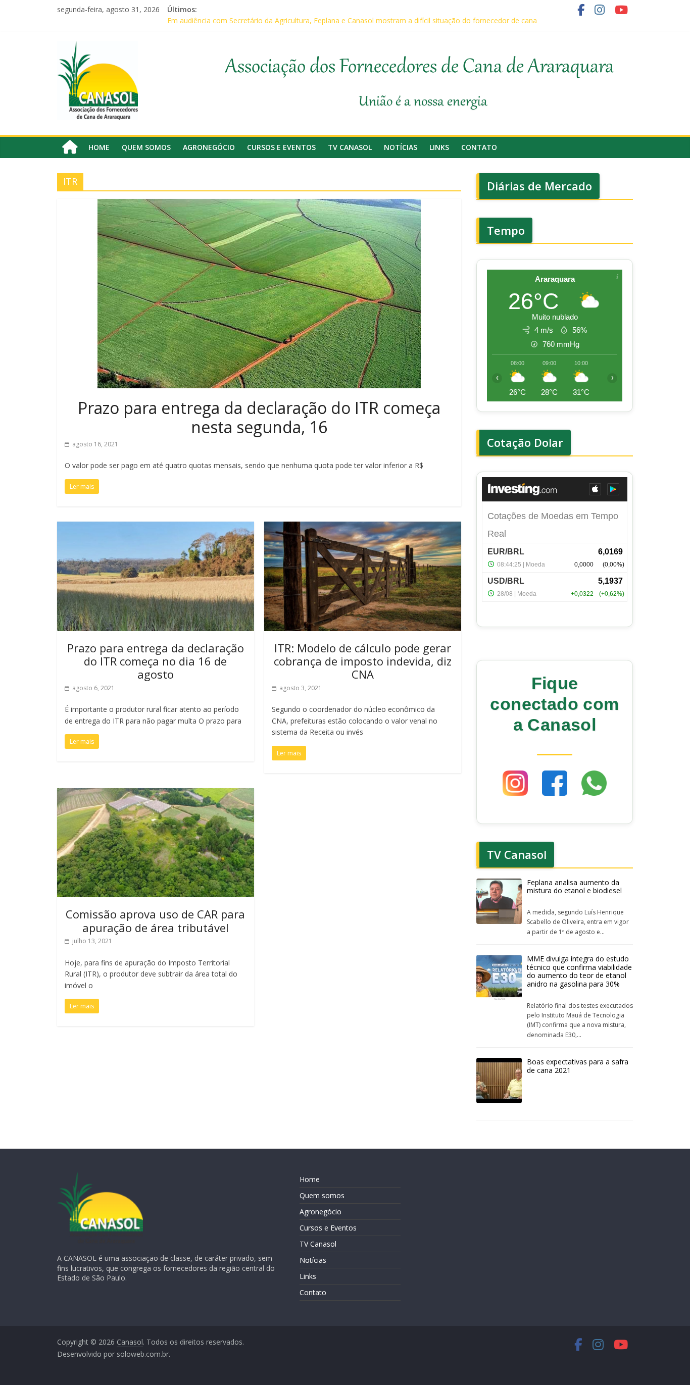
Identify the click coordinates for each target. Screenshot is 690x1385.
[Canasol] (69, 147)
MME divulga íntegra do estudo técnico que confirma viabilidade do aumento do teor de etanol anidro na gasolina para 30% (579, 971)
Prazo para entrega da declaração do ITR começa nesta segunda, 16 (259, 417)
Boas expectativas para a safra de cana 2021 (577, 1066)
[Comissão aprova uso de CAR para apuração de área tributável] (155, 794)
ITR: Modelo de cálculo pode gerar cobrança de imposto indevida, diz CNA (363, 661)
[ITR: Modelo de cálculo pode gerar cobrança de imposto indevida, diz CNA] (362, 527)
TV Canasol (350, 147)
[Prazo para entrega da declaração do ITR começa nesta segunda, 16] (259, 205)
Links (439, 147)
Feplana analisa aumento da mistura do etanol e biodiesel (574, 887)
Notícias (400, 147)
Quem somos (146, 147)
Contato (479, 147)
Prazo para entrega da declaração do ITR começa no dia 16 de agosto (155, 661)
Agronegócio (209, 147)
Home (99, 147)
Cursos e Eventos (281, 147)
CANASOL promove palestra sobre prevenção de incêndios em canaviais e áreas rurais (309, 17)
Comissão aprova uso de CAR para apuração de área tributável (155, 920)
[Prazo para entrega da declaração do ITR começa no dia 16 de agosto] (155, 527)
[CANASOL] (100, 1176)
